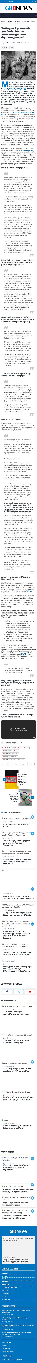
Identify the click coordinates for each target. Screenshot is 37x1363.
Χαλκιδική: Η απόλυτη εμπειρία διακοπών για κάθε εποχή (16, 1217)
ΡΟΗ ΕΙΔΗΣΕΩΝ (9, 1001)
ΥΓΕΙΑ (4, 1296)
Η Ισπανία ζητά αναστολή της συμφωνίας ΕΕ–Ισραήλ (16, 1041)
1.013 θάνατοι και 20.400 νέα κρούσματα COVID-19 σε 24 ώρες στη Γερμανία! (22, 779)
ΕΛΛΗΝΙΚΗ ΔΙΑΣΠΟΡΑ (9, 1288)
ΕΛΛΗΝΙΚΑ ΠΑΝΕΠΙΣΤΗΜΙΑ (11, 753)
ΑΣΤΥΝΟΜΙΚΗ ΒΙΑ (11, 747)
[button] (35, 15)
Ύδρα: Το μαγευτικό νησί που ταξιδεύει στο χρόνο (15, 1204)
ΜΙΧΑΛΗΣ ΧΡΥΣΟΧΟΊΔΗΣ (10, 756)
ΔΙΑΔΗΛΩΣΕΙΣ (7, 750)
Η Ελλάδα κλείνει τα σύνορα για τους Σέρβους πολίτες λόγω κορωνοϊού (17, 861)
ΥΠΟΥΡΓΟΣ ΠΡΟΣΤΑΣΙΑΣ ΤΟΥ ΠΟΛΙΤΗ (14, 759)
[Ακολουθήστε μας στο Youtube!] (35, 1)
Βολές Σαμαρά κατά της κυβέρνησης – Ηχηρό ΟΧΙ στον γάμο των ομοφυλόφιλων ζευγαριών (16, 934)
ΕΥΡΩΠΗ (5, 1276)
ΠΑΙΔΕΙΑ (11, 47)
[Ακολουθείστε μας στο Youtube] (10, 1356)
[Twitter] (18, 991)
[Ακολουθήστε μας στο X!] (32, 1)
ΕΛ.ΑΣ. (30, 592)
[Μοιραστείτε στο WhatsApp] (23, 764)
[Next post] (32, 797)
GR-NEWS (8, 1359)
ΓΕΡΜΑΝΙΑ (5, 1279)
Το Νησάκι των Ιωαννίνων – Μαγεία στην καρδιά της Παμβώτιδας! (18, 1190)
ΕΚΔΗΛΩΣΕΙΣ (6, 1299)
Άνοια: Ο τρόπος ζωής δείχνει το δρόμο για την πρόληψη (17, 1127)
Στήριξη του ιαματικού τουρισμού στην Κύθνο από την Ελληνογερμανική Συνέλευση (18, 969)
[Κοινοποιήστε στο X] (15, 764)
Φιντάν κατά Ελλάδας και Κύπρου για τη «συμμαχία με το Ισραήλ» (18, 1098)
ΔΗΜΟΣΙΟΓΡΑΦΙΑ (24, 747)
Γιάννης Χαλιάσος (11, 42)
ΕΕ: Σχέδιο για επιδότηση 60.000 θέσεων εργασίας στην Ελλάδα (17, 914)
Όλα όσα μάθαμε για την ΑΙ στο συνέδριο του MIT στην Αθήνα (17, 1070)
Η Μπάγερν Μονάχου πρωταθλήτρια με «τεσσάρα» (16, 1013)
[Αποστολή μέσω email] (31, 764)
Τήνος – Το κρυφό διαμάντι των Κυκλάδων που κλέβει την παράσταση (17, 1167)
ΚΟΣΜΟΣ (5, 1291)
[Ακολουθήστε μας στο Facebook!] (29, 1)
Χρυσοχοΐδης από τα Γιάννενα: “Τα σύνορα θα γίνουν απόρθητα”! (18, 897)
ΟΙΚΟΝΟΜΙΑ (6, 1285)
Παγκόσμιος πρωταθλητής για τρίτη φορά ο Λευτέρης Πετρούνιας (16, 843)
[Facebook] (7, 991)
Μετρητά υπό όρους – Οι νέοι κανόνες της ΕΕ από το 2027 (15, 1261)
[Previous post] (4, 779)
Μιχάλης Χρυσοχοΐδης (16, 89)
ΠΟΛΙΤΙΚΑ (5, 1282)
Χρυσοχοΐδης (28, 151)
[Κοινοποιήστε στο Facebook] (7, 764)
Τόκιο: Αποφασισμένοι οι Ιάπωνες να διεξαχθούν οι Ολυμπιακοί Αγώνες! (14, 797)
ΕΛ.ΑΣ (23, 654)
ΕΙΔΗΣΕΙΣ (10, 21)
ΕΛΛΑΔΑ (4, 47)
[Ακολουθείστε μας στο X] (6, 1356)
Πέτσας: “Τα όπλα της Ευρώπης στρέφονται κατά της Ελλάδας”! (17, 953)
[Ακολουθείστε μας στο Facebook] (3, 1356)
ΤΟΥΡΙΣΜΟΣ (7, 1152)
